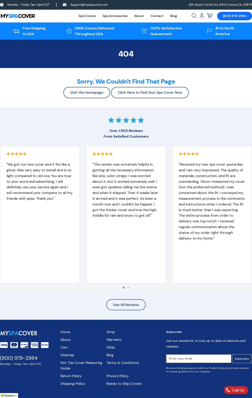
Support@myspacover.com (89, 5)
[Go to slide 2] (128, 288)
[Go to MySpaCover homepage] (17, 16)
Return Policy (71, 376)
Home (65, 332)
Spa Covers (87, 16)
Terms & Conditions (123, 362)
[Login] (202, 15)
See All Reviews (126, 304)
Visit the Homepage (86, 92)
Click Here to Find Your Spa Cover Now (150, 92)
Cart (64, 347)
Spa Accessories (115, 16)
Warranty (114, 339)
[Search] (194, 15)
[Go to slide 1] (123, 288)
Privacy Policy (118, 376)
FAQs (111, 347)
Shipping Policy (72, 383)
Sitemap (67, 355)
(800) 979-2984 (234, 16)
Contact (157, 16)
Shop (111, 332)
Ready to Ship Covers (124, 383)
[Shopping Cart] (209, 15)
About (139, 16)
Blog (173, 16)
